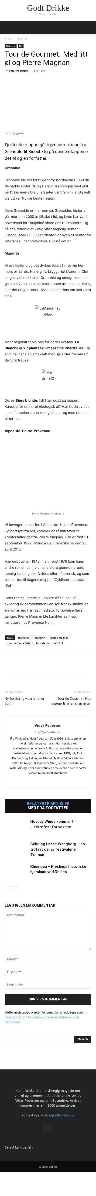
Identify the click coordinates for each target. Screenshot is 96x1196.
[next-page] (15, 889)
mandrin (39, 637)
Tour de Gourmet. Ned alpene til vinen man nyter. (71, 701)
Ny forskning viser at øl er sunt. (24, 701)
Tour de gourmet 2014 (49, 643)
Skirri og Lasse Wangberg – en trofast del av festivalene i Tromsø (57, 849)
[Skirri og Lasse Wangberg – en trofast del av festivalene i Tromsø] (16, 849)
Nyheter (22, 38)
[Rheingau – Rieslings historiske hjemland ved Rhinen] (16, 872)
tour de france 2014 (19, 643)
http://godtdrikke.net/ (48, 732)
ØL (20, 45)
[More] (63, 81)
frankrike (23, 637)
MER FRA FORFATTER (48, 808)
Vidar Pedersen (18, 70)
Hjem (8, 38)
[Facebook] (9, 81)
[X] (20, 81)
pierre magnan (59, 637)
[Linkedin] (41, 81)
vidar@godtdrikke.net (58, 1115)
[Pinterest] (30, 81)
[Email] (52, 81)
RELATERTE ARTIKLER (48, 804)
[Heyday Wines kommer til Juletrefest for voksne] (16, 827)
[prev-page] (7, 889)
